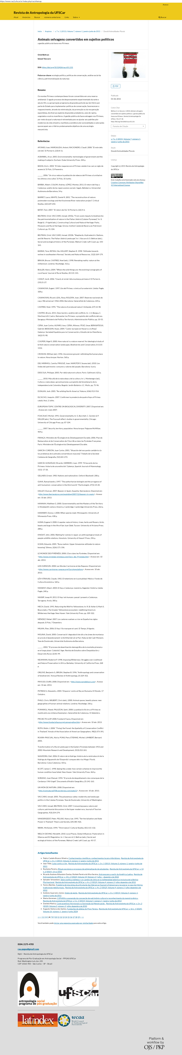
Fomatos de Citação (120, 126)
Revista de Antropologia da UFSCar (39, 12)
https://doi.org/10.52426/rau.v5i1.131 (57, 67)
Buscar (37, 17)
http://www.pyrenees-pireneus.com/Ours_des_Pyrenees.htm (64, 557)
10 (56, 917)
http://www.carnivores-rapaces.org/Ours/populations (61, 569)
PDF (116, 86)
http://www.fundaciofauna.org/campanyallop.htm (59, 722)
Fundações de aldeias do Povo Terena (82, 909)
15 (69, 917)
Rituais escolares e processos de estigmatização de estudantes (83, 869)
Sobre (75, 17)
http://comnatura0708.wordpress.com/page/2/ (58, 791)
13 (63, 917)
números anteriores (52, 17)
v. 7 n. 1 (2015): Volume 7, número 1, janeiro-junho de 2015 (77, 31)
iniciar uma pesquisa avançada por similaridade (73, 923)
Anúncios (26, 17)
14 (66, 917)
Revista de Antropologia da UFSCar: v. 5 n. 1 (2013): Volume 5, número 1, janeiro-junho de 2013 (82, 901)
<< (39, 917)
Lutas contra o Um (60, 863)
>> (83, 917)
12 (61, 917)
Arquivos (48, 31)
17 (74, 917)
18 (76, 917)
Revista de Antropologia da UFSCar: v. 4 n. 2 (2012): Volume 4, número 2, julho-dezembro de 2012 (95, 882)
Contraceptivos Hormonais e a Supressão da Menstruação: (81, 903)
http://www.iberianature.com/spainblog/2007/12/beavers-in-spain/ (66, 494)
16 (71, 917)
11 (58, 917)
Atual (16, 17)
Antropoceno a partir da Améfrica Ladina (116, 874)
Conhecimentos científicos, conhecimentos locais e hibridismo (94, 858)
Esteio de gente (71, 893)
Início (40, 31)
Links (67, 17)
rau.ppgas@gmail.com (28, 949)
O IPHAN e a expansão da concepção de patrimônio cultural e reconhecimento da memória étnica (97, 898)
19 (79, 917)
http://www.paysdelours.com (83, 682)
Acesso (165, 5)
